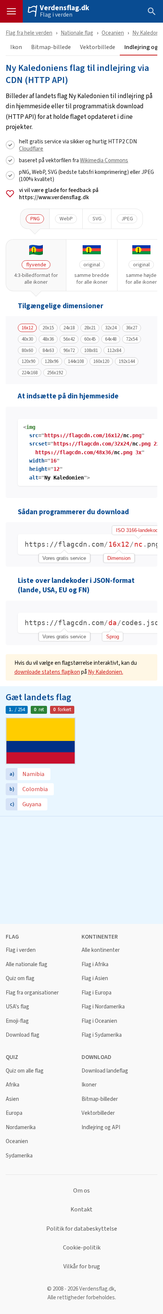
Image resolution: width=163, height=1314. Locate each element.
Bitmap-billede (51, 47)
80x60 (27, 350)
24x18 (69, 328)
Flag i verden (56, 15)
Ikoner (89, 1084)
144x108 (76, 361)
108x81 (91, 350)
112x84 (114, 350)
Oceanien (113, 33)
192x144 (127, 361)
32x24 (110, 328)
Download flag (22, 1035)
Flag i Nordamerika (103, 1006)
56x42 (69, 339)
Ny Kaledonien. (105, 672)
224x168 (30, 373)
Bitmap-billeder (100, 1099)
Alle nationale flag (26, 964)
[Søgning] (151, 11)
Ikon (16, 47)
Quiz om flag (20, 978)
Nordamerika (21, 1127)
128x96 (51, 361)
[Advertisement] (81, 869)
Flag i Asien (95, 978)
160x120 (101, 361)
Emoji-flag (17, 1021)
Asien (12, 1099)
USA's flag (17, 1006)
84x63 (48, 350)
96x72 (69, 350)
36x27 (131, 328)
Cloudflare (31, 148)
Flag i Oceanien (99, 1021)
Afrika (12, 1084)
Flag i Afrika (95, 964)
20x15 (48, 328)
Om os (81, 1190)
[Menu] (11, 11)
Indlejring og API (101, 1127)
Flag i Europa (96, 992)
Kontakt (81, 1209)
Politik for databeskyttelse (81, 1228)
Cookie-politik (81, 1247)
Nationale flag (77, 33)
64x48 (110, 339)
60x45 (90, 339)
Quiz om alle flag (25, 1071)
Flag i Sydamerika (102, 1035)
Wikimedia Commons (104, 160)
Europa (14, 1113)
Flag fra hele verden (29, 33)
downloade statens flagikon (47, 672)
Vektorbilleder (98, 1113)
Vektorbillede (97, 47)
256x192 (55, 373)
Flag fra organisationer (32, 992)
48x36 (48, 339)
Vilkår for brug (81, 1266)
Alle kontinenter (101, 950)
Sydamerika (19, 1155)
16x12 (27, 328)
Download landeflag (105, 1071)
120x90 (28, 361)
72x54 (131, 339)
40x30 (27, 339)
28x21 (90, 328)
